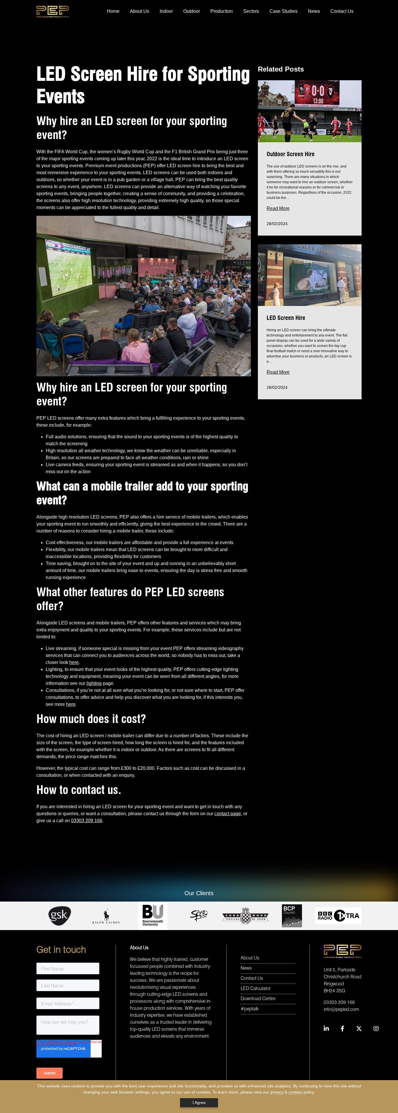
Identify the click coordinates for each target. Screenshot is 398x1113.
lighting (94, 683)
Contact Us (341, 11)
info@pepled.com (341, 1009)
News (314, 11)
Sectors (251, 11)
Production (221, 11)
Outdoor (191, 11)
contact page (227, 813)
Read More (278, 208)
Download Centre (258, 999)
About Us (139, 11)
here (74, 662)
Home (113, 11)
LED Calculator (256, 988)
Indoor (166, 11)
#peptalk (250, 1009)
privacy (276, 1092)
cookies (295, 1092)
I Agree (199, 1102)
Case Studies (283, 11)
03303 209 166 (86, 820)
